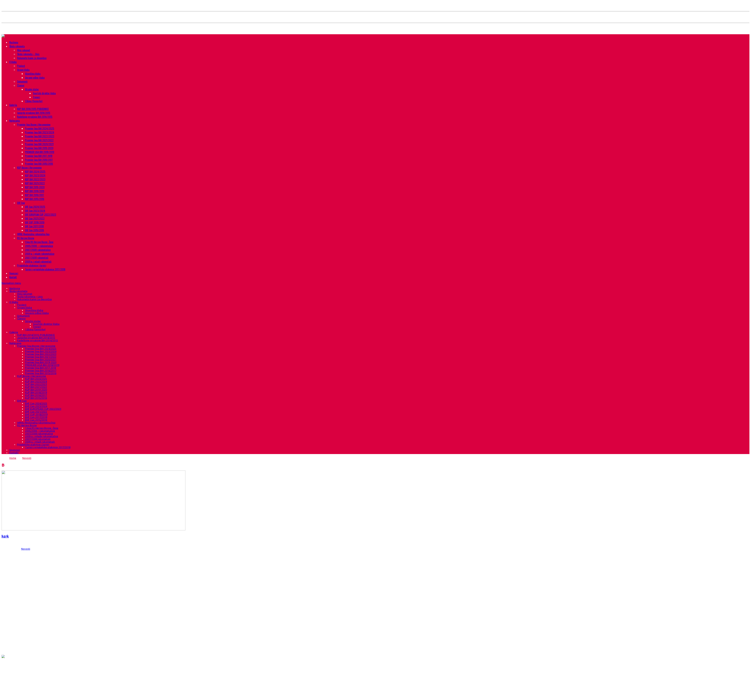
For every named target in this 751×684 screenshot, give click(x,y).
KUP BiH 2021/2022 (35, 183)
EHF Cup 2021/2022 (35, 218)
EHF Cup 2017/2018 (34, 226)
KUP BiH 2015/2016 (34, 199)
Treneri (36, 97)
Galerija (13, 105)
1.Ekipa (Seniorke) (33, 101)
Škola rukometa (17, 46)
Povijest (21, 66)
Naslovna (13, 42)
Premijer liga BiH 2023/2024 (39, 132)
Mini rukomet (23, 50)
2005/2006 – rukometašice (39, 246)
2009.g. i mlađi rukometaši (38, 261)
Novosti (26, 458)
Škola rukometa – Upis (28, 54)
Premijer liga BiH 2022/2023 (39, 136)
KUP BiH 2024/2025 (35, 171)
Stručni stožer (32, 89)
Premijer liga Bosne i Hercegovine (33, 124)
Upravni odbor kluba (35, 77)
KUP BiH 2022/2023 (35, 179)
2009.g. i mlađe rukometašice (39, 254)
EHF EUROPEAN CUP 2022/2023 (40, 214)
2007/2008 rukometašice (38, 250)
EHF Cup (21, 203)
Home (12, 458)
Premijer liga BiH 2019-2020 (39, 148)
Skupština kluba (32, 74)
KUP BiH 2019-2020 (35, 187)
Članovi (20, 85)
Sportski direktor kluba (44, 93)
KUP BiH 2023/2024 (35, 175)
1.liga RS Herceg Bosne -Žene (39, 242)
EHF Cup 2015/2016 (34, 230)
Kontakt (13, 277)
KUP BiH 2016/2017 (34, 195)
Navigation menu (11, 283)
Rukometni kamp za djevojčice (32, 58)
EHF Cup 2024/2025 (35, 207)
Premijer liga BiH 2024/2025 (39, 128)
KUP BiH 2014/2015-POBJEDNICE (33, 109)
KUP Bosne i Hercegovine (29, 167)
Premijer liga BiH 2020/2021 (39, 144)
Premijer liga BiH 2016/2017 (39, 160)
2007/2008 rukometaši (36, 258)
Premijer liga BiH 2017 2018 (38, 156)
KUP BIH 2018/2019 (34, 191)
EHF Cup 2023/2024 (35, 211)
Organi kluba (23, 70)
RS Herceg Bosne (25, 238)
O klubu (13, 62)
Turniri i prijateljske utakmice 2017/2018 (45, 269)
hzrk (5, 536)
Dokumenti (22, 81)
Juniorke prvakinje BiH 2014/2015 (33, 113)
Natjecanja (14, 121)
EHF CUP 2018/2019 (34, 222)
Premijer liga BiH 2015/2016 (39, 164)
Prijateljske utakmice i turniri (31, 265)
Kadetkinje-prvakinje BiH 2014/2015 (34, 117)
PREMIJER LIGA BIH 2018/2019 (39, 152)
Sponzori (13, 273)
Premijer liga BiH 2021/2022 (39, 140)
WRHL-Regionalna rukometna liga (33, 234)
